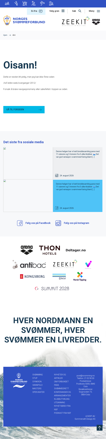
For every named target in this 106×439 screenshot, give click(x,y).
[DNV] (59, 276)
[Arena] (26, 250)
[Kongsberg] (32, 276)
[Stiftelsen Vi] (88, 264)
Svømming (7, 3)
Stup (16, 3)
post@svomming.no (86, 376)
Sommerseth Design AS (85, 419)
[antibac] (29, 264)
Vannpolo (34, 3)
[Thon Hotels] (49, 250)
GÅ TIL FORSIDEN (15, 109)
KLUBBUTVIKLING (62, 399)
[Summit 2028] (53, 288)
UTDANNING (59, 402)
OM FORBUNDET (61, 381)
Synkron (25, 3)
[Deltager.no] (76, 250)
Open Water (51, 3)
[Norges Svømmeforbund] (24, 20)
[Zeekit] (64, 264)
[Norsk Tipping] (79, 276)
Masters (43, 3)
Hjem (5, 35)
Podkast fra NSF (62, 413)
